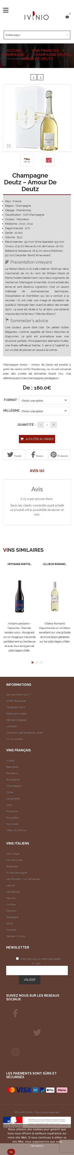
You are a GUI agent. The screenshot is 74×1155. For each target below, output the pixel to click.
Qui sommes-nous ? (18, 694)
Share (39, 455)
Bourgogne (13, 779)
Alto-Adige (12, 853)
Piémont (11, 910)
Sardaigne (12, 917)
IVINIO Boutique (16, 700)
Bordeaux (12, 773)
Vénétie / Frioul (15, 936)
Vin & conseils (14, 739)
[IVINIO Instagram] (15, 1052)
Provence (12, 811)
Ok (11, 1152)
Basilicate (12, 866)
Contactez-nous (15, 707)
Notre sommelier (16, 713)
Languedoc (13, 798)
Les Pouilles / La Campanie (22, 879)
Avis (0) (37, 470)
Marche (10, 898)
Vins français (45, 50)
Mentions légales (16, 719)
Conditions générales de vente (24, 732)
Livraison (11, 726)
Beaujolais (12, 766)
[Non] (69, 1140)
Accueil (15, 50)
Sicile (9, 923)
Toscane (11, 929)
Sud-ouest (12, 823)
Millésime (11, 410)
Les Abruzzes (14, 860)
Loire (9, 804)
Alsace (10, 760)
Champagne (12, 54)
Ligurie (10, 885)
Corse (9, 792)
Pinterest (62, 455)
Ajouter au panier (40, 439)
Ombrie (11, 904)
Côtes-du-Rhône (16, 830)
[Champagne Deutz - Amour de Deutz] (27, 160)
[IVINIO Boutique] (15, 1013)
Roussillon (12, 817)
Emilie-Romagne (16, 872)
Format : (11, 400)
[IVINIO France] (37, 1032)
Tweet (17, 455)
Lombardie (13, 891)
